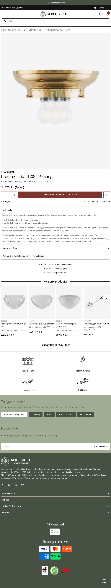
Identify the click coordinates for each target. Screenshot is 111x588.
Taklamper (22, 30)
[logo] (53, 14)
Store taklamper (36, 30)
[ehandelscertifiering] (54, 570)
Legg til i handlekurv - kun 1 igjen (60, 195)
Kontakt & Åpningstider (12, 8)
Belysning (11, 30)
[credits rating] (65, 570)
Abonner (99, 446)
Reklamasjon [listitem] (85, 414)
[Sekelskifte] (55, 461)
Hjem (3, 30)
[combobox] (58, 21)
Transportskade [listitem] (66, 414)
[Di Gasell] (45, 570)
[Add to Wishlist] (106, 195)
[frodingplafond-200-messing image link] (55, 101)
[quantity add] (14, 194)
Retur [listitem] (49, 414)
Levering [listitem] (36, 414)
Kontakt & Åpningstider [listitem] (14, 414)
